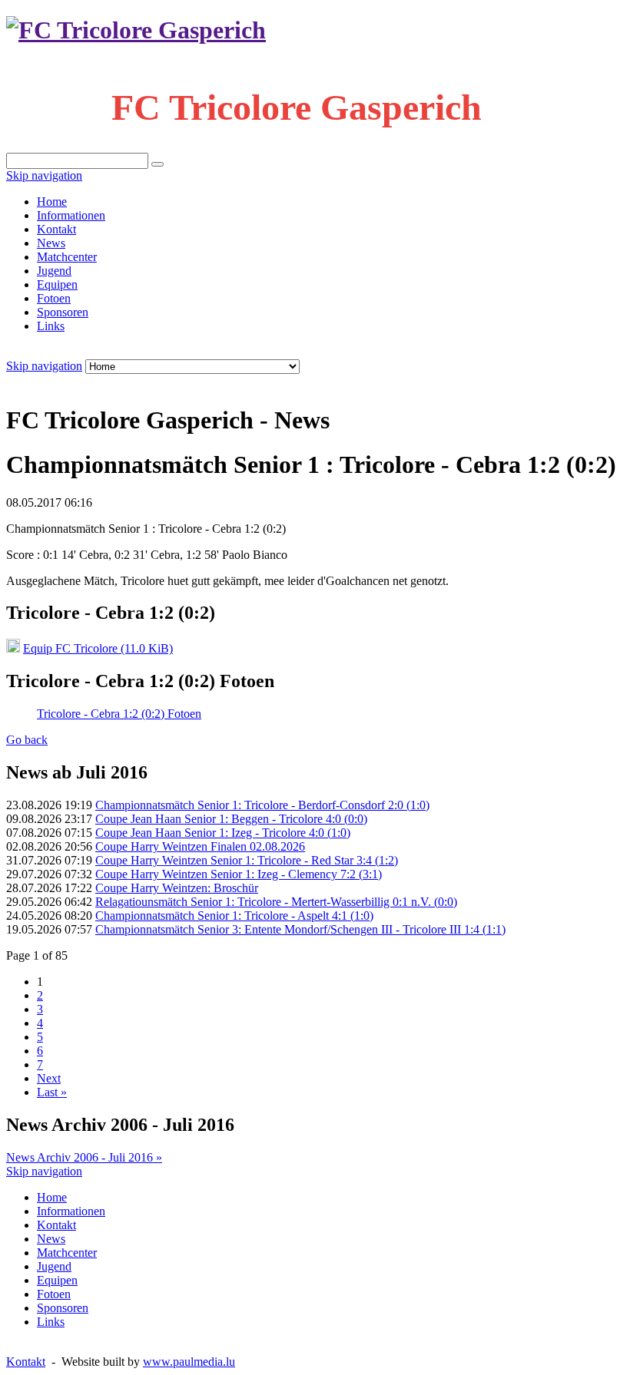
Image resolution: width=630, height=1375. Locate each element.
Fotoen (54, 298)
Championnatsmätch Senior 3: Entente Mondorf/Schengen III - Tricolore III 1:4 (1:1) (300, 929)
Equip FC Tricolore (98, 648)
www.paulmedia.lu (189, 1361)
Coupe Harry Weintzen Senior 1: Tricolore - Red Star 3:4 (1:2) (246, 860)
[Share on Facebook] (43, 381)
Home (52, 201)
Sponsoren (62, 312)
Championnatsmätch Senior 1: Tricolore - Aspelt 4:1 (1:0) (234, 915)
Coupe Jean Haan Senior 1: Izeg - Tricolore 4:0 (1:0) (222, 832)
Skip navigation (44, 175)
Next (49, 1078)
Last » (52, 1092)
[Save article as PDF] (28, 381)
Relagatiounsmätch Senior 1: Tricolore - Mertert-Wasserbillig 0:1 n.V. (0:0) (276, 901)
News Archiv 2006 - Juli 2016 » (84, 1157)
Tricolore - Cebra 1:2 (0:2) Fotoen (119, 713)
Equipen (57, 284)
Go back (27, 739)
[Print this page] (12, 381)
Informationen (71, 215)
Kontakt (56, 229)
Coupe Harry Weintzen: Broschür (176, 887)
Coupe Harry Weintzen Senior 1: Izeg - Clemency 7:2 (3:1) (238, 874)
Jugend (54, 270)
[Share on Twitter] (58, 381)
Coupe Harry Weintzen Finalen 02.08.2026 (200, 846)
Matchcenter (67, 256)
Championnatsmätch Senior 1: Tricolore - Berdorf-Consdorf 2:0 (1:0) (262, 804)
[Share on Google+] (74, 381)
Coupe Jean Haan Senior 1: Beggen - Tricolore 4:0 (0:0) (231, 818)
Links (51, 325)
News (51, 243)
